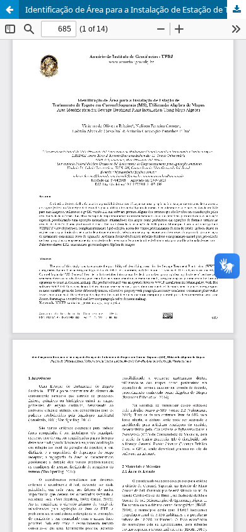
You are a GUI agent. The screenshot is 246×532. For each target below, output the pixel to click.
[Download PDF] (236, 9)
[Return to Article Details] (9, 9)
